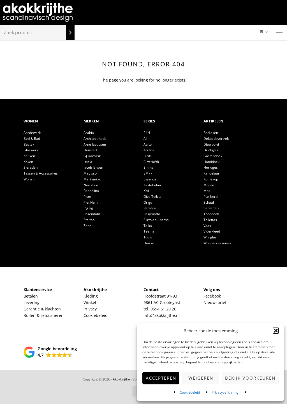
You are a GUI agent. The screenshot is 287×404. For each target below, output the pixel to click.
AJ (145, 138)
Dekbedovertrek (216, 138)
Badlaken (210, 133)
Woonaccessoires (217, 243)
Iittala (88, 162)
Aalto (148, 144)
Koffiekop (210, 179)
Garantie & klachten (42, 309)
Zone (87, 226)
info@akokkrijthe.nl (162, 315)
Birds (148, 156)
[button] (276, 330)
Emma (149, 167)
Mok (206, 191)
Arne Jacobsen (95, 144)
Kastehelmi (152, 185)
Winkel (90, 302)
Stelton (89, 220)
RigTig (88, 208)
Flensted (90, 150)
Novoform (91, 185)
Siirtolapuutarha (156, 220)
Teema (149, 231)
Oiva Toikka (152, 196)
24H (147, 133)
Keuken (29, 156)
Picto (87, 196)
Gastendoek (212, 156)
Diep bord (211, 144)
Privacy (90, 309)
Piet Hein (91, 202)
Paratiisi (150, 208)
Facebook (212, 296)
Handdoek (211, 162)
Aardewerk (32, 133)
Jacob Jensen (93, 167)
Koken (28, 162)
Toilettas (210, 220)
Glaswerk (31, 150)
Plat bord (210, 196)
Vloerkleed (211, 231)
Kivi (146, 191)
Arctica (149, 150)
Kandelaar (211, 173)
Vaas (207, 226)
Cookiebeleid (190, 392)
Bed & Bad (32, 138)
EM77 (148, 173)
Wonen (29, 179)
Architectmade (95, 138)
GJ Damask (92, 156)
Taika (148, 226)
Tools (148, 237)
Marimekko (92, 179)
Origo (148, 202)
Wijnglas (210, 237)
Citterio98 (151, 162)
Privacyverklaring (225, 392)
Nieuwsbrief (214, 302)
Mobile (208, 185)
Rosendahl (92, 214)
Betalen (31, 296)
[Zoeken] (70, 33)
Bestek (29, 144)
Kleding (91, 296)
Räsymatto (152, 214)
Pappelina (91, 191)
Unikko (149, 243)
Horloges (210, 167)
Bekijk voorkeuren (250, 378)
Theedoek (211, 214)
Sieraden (31, 167)
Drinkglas (210, 150)
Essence (150, 179)
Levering (32, 302)
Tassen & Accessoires (41, 173)
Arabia (89, 133)
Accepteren (161, 378)
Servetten (211, 208)
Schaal (208, 202)
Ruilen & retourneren (44, 315)
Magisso (90, 173)
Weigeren (200, 378)
